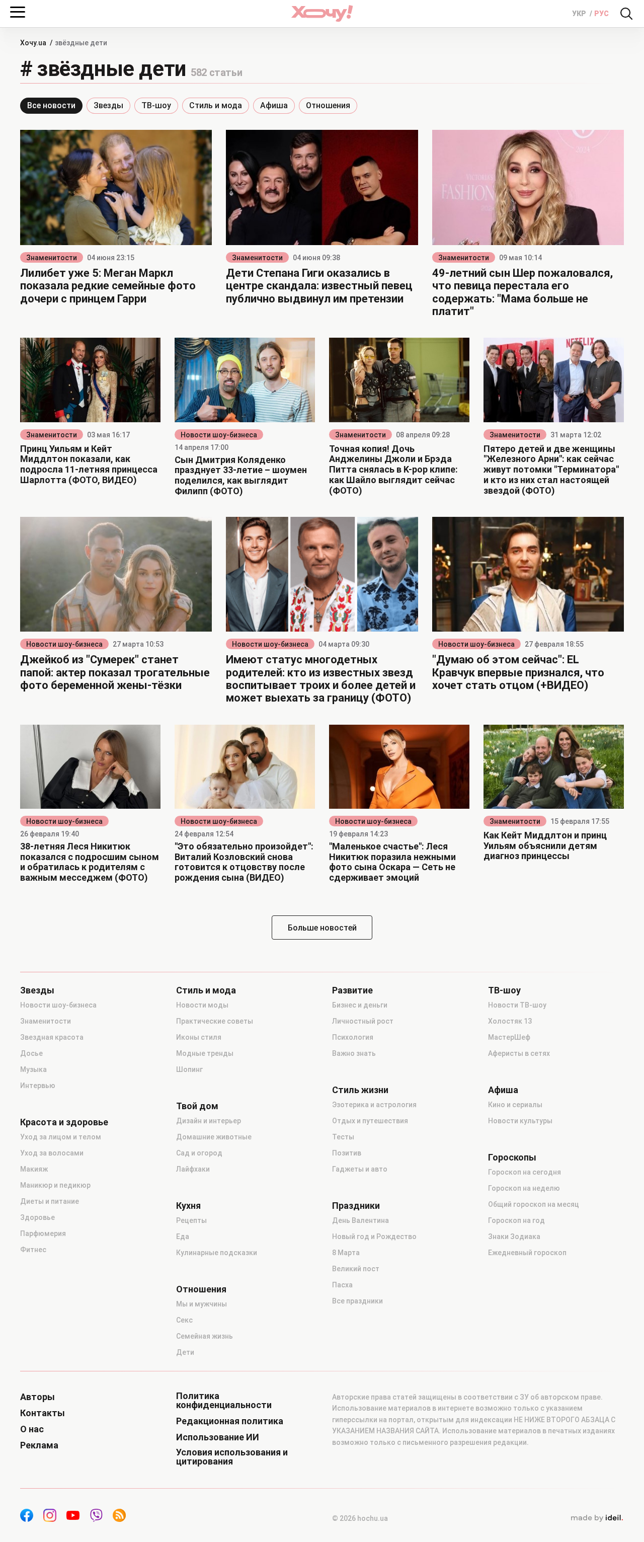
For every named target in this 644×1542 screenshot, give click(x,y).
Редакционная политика (229, 1421)
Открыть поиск (626, 13)
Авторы (37, 1397)
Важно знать (354, 1053)
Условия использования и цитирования (232, 1457)
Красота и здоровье (64, 1122)
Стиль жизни (360, 1090)
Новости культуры (520, 1121)
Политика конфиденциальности (224, 1401)
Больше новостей (322, 928)
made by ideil (597, 1518)
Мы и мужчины (201, 1304)
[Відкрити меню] (17, 12)
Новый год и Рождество (374, 1236)
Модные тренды (204, 1053)
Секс (184, 1320)
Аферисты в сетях (519, 1053)
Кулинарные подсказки (216, 1253)
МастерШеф (509, 1037)
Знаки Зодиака (514, 1236)
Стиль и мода (215, 105)
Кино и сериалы (515, 1105)
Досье (31, 1053)
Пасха (342, 1285)
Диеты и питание (49, 1201)
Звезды (108, 105)
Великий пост (355, 1269)
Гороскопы (512, 1157)
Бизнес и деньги (359, 1005)
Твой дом (197, 1106)
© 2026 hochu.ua (360, 1518)
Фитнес (33, 1250)
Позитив (346, 1153)
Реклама (39, 1445)
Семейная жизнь (204, 1336)
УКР (580, 14)
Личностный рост (362, 1021)
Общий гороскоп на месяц (533, 1204)
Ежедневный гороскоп (527, 1253)
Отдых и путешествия (370, 1121)
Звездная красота (52, 1037)
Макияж (34, 1169)
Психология (352, 1037)
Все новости (51, 105)
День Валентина (360, 1220)
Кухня (188, 1205)
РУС (601, 14)
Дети (185, 1352)
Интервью (37, 1086)
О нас (32, 1429)
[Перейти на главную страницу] (322, 13)
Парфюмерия (43, 1233)
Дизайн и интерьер (208, 1121)
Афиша (274, 105)
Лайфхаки (193, 1169)
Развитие (352, 990)
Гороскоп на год (516, 1220)
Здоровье (37, 1217)
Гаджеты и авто (359, 1169)
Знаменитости (51, 258)
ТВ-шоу (156, 105)
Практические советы (214, 1021)
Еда (182, 1236)
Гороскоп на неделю (524, 1188)
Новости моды (202, 1005)
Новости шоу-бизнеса (219, 435)
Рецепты (191, 1220)
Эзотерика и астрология (374, 1105)
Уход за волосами (52, 1153)
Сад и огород (199, 1153)
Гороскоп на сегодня (524, 1172)
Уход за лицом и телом (60, 1137)
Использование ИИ (217, 1437)
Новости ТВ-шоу (517, 1005)
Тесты (343, 1137)
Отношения (328, 105)
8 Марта (346, 1253)
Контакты (42, 1413)
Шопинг (189, 1069)
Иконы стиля (198, 1037)
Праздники (356, 1205)
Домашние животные (214, 1137)
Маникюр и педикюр (55, 1185)
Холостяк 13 (510, 1021)
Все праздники (357, 1301)
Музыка (33, 1069)
